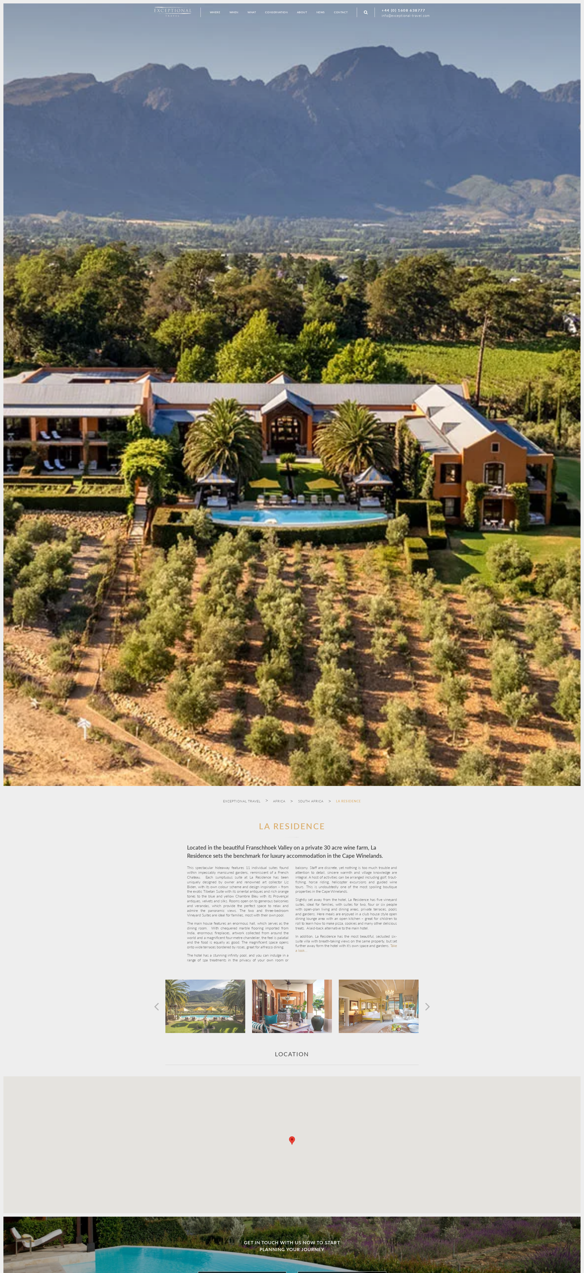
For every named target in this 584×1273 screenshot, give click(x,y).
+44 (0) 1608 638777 (403, 10)
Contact (341, 12)
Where (215, 12)
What (252, 12)
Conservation (276, 12)
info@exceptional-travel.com (406, 15)
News (320, 12)
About (302, 12)
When (233, 12)
